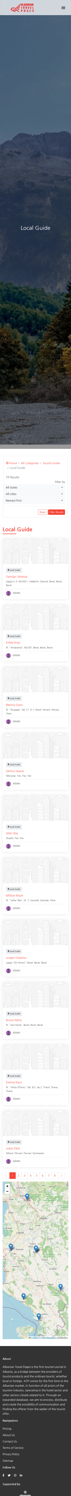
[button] (23, 1296)
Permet (27, 1153)
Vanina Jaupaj (15, 771)
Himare (55, 709)
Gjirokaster (38, 1153)
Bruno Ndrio (14, 1020)
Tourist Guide (51, 463)
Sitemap (8, 1460)
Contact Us (10, 1441)
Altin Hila (12, 833)
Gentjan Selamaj (16, 576)
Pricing (7, 1428)
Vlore (9, 713)
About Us (9, 1435)
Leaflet (34, 1337)
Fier (24, 775)
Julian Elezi (13, 1148)
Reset (43, 512)
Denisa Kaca (14, 1082)
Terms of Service (13, 1447)
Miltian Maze (14, 895)
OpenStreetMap (48, 1337)
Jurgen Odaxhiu (16, 957)
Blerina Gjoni (14, 704)
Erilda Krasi (13, 642)
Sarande (44, 900)
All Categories (30, 463)
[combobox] (34, 487)
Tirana (54, 1087)
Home (12, 463)
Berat (59, 581)
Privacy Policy (11, 1454)
